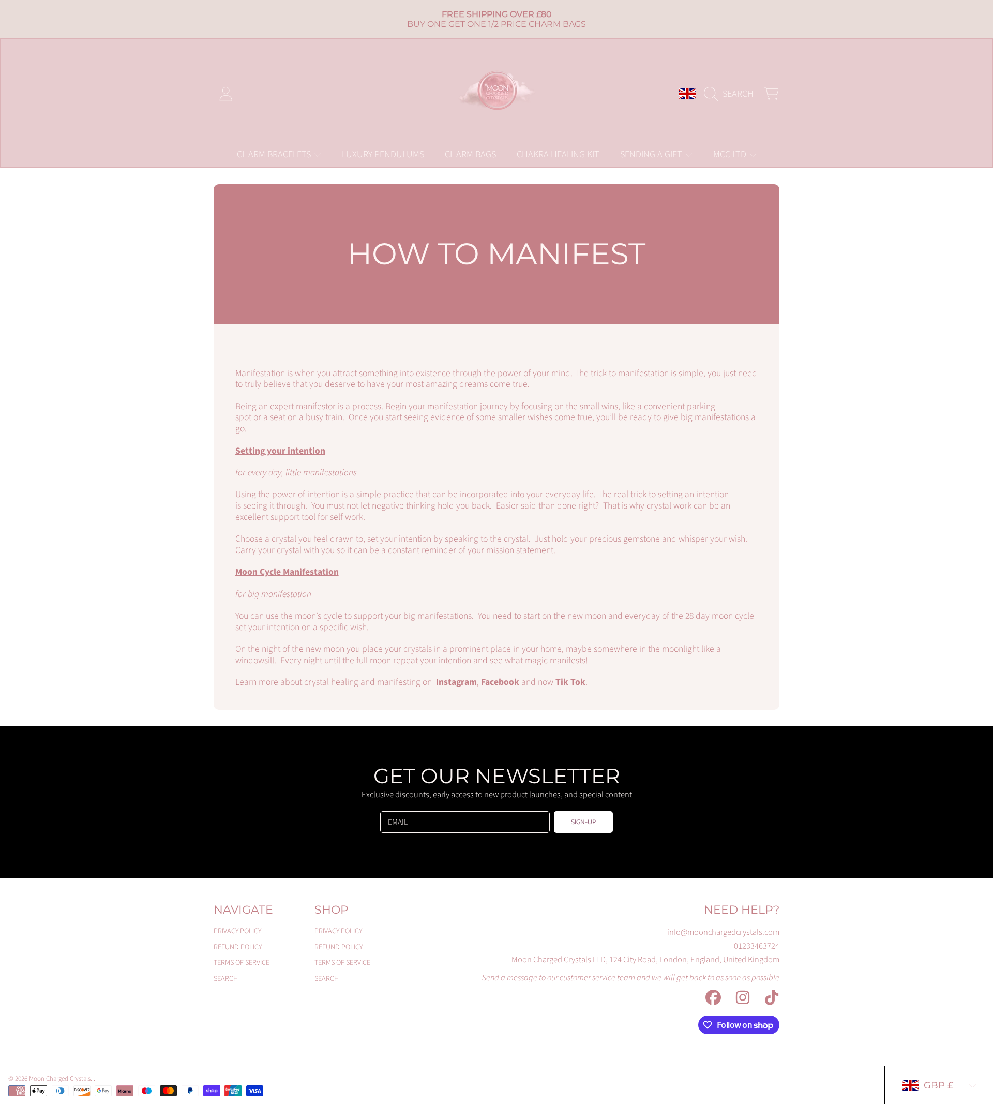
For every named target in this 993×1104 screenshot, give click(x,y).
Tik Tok (570, 682)
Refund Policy (238, 947)
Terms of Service (241, 962)
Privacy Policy (237, 931)
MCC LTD (730, 154)
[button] (731, 93)
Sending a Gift (652, 154)
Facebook (500, 682)
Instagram (456, 682)
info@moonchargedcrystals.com (723, 932)
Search (226, 978)
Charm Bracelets (275, 154)
